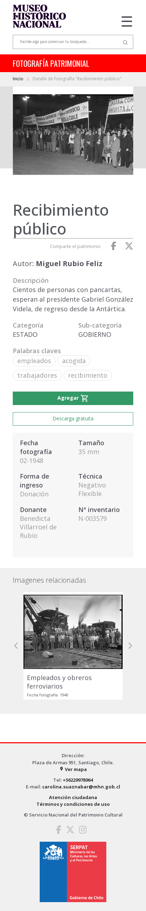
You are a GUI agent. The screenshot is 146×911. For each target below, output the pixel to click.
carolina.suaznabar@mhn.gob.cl (81, 786)
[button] (16, 646)
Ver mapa (73, 769)
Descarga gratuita (73, 418)
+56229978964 (78, 780)
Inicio (18, 79)
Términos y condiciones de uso (73, 804)
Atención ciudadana (73, 797)
